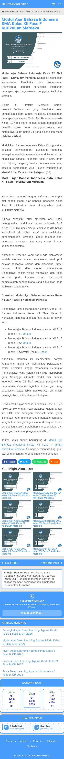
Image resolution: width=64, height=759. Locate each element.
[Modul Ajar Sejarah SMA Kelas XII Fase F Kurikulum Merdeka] (16, 481)
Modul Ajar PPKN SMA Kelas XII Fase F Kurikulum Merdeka (47, 551)
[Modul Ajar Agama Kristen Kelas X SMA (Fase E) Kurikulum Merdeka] (47, 481)
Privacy (37, 741)
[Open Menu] (54, 4)
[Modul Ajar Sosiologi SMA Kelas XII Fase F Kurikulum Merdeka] (47, 509)
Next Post (11, 562)
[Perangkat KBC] (32, 699)
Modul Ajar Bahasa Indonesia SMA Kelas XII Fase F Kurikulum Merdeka (30, 23)
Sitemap (51, 741)
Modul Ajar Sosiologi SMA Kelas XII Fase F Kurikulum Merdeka (47, 523)
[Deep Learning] (12, 699)
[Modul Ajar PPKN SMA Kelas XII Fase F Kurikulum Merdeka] (47, 537)
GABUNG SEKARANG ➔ (32, 613)
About (9, 741)
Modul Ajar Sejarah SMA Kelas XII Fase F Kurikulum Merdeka (16, 495)
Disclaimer (32, 746)
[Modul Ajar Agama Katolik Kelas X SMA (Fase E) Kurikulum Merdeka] (16, 509)
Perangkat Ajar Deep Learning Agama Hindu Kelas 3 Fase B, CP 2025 (29, 632)
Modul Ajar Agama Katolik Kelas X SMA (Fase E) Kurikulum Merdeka (16, 523)
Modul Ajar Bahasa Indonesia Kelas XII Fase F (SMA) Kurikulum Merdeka (32, 445)
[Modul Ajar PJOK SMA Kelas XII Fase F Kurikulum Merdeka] (16, 537)
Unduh (27, 333)
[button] (54, 461)
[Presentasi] (52, 699)
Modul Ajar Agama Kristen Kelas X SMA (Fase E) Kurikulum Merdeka (47, 495)
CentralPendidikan (15, 4)
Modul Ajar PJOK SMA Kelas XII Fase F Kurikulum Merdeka (16, 551)
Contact (23, 741)
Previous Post (50, 562)
